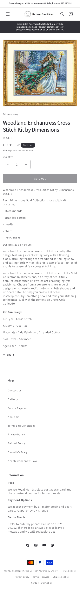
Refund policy (69, 570)
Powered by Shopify (48, 570)
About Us (13, 417)
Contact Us (15, 390)
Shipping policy (61, 576)
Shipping (7, 150)
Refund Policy (16, 443)
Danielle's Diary (17, 452)
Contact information (41, 582)
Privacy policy (22, 576)
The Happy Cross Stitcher (25, 570)
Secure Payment (18, 408)
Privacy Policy (16, 434)
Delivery (13, 399)
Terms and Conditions (21, 425)
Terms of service (41, 576)
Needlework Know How (22, 461)
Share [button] (10, 354)
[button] (7, 14)
